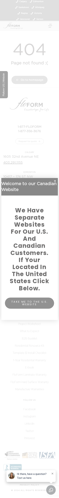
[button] (55, 181)
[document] (29, 249)
